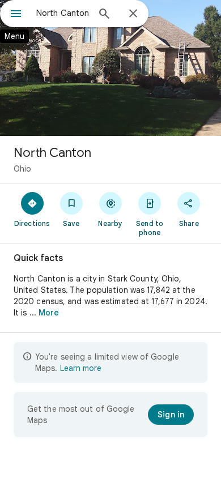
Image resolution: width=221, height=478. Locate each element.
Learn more (80, 368)
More (49, 313)
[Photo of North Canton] (110, 68)
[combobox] (62, 13)
